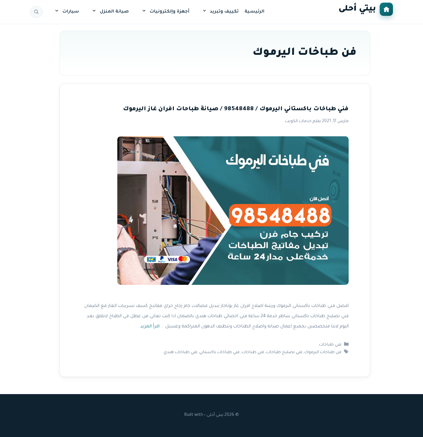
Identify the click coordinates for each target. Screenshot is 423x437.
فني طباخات (330, 345)
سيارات (70, 11)
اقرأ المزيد (150, 326)
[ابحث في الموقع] (36, 12)
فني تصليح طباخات (284, 352)
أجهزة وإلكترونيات (169, 11)
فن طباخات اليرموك (322, 352)
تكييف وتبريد (224, 11)
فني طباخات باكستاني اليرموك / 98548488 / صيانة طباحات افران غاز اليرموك (236, 109)
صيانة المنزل (114, 11)
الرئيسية (254, 11)
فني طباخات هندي (180, 352)
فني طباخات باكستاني (219, 352)
